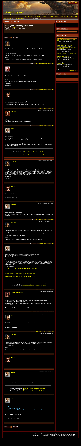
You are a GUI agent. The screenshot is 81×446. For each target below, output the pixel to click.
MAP (72, 16)
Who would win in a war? (61, 50)
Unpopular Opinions (60, 63)
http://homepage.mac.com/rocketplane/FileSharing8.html (34, 154)
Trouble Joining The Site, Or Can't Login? (65, 45)
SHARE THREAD (61, 24)
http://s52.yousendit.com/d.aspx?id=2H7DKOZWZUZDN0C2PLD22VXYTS (21, 268)
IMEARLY (13, 128)
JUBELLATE (13, 93)
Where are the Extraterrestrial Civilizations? (65, 42)
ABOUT (76, 16)
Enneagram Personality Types (62, 65)
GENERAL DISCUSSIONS (18, 18)
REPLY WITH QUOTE (43, 63)
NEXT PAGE (15, 37)
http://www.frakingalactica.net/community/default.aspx (35, 151)
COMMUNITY (45, 16)
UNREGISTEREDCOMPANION (17, 292)
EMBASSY (13, 357)
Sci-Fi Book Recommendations (63, 56)
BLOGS (51, 16)
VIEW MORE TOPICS (73, 70)
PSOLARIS (13, 27)
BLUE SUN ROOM (37, 16)
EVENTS (63, 16)
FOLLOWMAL (14, 67)
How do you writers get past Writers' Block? (65, 58)
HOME (25, 16)
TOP (49, 63)
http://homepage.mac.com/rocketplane (40, 364)
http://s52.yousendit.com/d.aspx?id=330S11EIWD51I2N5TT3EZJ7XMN (20, 273)
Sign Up (71, 2)
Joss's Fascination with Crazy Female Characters (66, 68)
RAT (12, 398)
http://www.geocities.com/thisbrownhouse (34, 152)
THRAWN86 (13, 204)
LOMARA (13, 186)
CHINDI (12, 315)
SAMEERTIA (14, 111)
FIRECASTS (57, 16)
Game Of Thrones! (60, 61)
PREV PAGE (6, 37)
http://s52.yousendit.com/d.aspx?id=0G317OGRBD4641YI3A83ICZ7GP (20, 276)
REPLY (37, 63)
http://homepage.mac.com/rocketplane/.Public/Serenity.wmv (17, 51)
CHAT (68, 16)
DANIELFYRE (14, 161)
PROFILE (30, 16)
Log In (75, 2)
